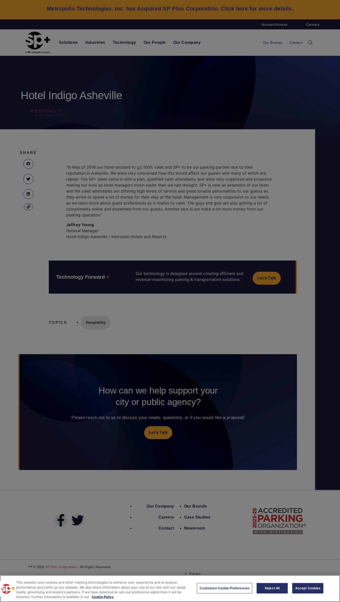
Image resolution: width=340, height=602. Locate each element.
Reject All (272, 588)
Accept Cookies (308, 588)
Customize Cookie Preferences (224, 588)
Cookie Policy (103, 597)
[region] (170, 588)
